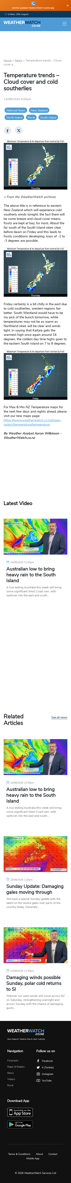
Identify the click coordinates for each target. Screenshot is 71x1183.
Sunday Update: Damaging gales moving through (35, 889)
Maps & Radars (16, 1067)
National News (15, 110)
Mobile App (32, 1158)
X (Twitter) (48, 1067)
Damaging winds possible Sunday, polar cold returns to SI (33, 983)
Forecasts (12, 1060)
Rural (31, 118)
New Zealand (39, 110)
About (39, 1154)
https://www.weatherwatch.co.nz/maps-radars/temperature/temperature (33, 422)
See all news (59, 717)
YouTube (47, 1080)
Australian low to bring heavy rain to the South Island (31, 575)
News (18, 61)
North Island (14, 118)
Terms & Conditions (19, 1154)
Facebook (47, 1061)
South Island (48, 118)
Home (7, 61)
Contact (52, 1154)
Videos (11, 1079)
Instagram (47, 1074)
